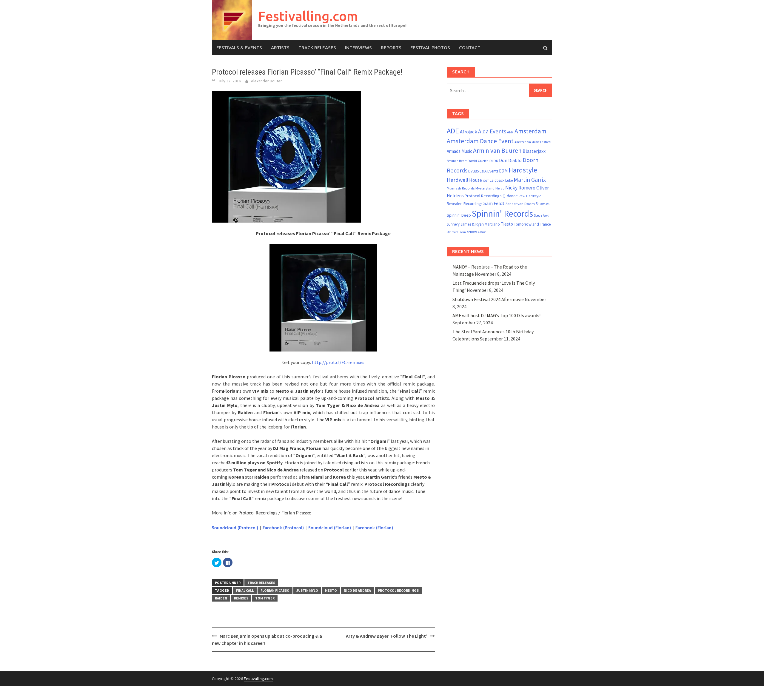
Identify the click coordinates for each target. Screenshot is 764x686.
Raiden (221, 598)
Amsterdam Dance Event (480, 141)
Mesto (331, 590)
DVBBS (473, 171)
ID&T (486, 181)
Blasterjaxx (534, 151)
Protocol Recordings (398, 590)
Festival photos (430, 47)
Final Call (245, 590)
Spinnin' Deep (459, 215)
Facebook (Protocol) (283, 528)
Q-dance (510, 195)
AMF (510, 132)
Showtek (542, 203)
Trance (545, 224)
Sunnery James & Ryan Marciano (473, 224)
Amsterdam (530, 131)
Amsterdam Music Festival (533, 142)
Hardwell (457, 179)
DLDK (493, 160)
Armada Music (459, 151)
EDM (503, 171)
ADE (453, 130)
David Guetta (478, 160)
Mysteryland (485, 188)
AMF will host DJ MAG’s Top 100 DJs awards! (496, 315)
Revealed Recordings (464, 203)
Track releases (317, 47)
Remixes (241, 598)
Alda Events (492, 131)
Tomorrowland (526, 224)
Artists (280, 47)
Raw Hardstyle (530, 196)
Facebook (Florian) (374, 528)
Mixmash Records (461, 188)
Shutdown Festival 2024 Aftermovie (488, 299)
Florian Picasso (275, 590)
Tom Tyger (265, 598)
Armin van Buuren (497, 151)
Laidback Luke (501, 180)
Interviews (358, 47)
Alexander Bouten (267, 81)
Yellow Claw (476, 231)
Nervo (499, 188)
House (475, 180)
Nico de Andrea (357, 590)
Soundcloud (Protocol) (235, 528)
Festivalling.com (308, 16)
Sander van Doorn (520, 203)
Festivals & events (239, 47)
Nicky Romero (520, 187)
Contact (469, 47)
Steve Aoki (541, 215)
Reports (391, 47)
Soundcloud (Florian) (329, 528)
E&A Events (489, 171)
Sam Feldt (494, 203)
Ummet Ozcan (456, 232)
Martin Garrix (530, 179)
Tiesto (507, 224)
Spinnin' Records (502, 213)
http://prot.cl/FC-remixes (338, 362)
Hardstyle (523, 170)
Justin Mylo (307, 590)
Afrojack (468, 132)
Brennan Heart (457, 161)
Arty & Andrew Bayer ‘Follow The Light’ (386, 636)
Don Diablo (510, 160)
